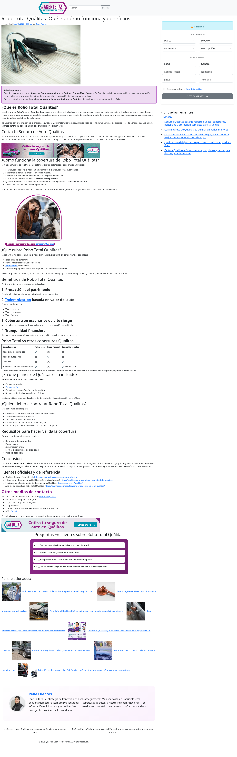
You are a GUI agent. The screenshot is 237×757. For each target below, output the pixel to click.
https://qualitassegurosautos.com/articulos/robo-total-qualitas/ (75, 486)
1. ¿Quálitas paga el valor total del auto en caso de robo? (62, 545)
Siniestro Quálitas (45, 244)
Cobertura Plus (12, 387)
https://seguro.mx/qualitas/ (70, 483)
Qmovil (14, 511)
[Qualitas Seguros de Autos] (53, 8)
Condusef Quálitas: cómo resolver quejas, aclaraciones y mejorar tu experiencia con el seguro (196, 136)
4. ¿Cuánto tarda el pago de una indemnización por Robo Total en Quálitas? (71, 567)
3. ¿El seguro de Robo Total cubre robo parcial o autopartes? (64, 560)
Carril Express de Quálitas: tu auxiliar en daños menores (196, 129)
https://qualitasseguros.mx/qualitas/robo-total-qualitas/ (87, 480)
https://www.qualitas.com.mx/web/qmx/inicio (55, 477)
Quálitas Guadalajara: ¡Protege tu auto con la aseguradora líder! (197, 144)
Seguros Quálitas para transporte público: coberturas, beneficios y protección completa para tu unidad (195, 123)
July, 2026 (167, 116)
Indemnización (18, 299)
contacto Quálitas (47, 496)
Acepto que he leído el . (184, 89)
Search (105, 7)
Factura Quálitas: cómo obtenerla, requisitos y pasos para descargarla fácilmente (197, 152)
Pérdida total (11, 265)
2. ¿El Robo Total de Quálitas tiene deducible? (57, 552)
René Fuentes (41, 24)
